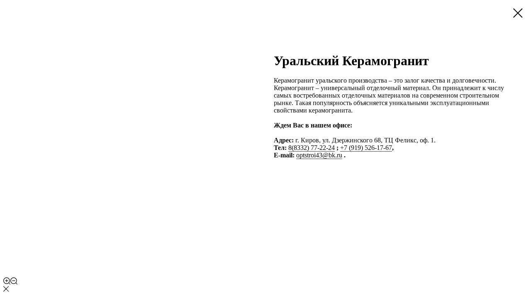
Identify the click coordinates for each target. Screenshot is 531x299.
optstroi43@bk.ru (319, 155)
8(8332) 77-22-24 (311, 147)
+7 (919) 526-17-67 (366, 147)
